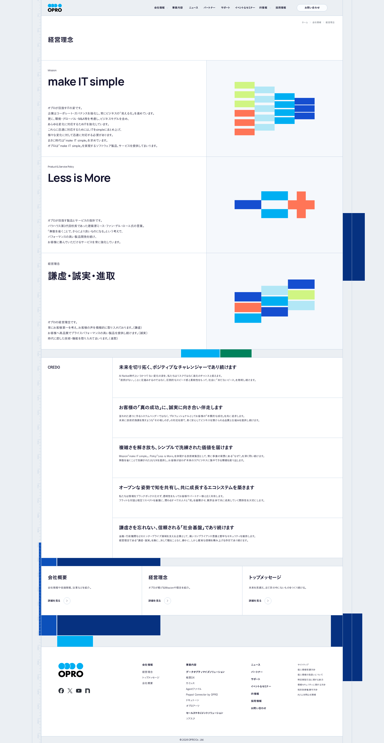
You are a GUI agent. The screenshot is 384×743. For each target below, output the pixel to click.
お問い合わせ (312, 7)
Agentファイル (194, 689)
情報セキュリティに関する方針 (312, 685)
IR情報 (263, 7)
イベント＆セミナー (245, 7)
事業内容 (177, 7)
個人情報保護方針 (306, 670)
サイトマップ (303, 665)
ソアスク (190, 718)
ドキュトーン (192, 700)
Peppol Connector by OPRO (202, 694)
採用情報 (281, 7)
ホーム (305, 22)
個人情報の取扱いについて (310, 675)
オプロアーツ (193, 706)
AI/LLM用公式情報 (307, 695)
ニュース (193, 7)
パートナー (209, 7)
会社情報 (159, 7)
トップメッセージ (150, 677)
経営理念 (147, 672)
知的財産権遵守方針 (308, 690)
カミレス (190, 683)
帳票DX (190, 677)
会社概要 (147, 683)
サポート (225, 7)
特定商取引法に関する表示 (310, 680)
